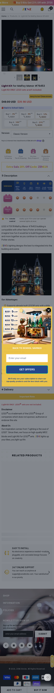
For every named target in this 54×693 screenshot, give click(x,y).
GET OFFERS (27, 369)
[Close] (48, 310)
